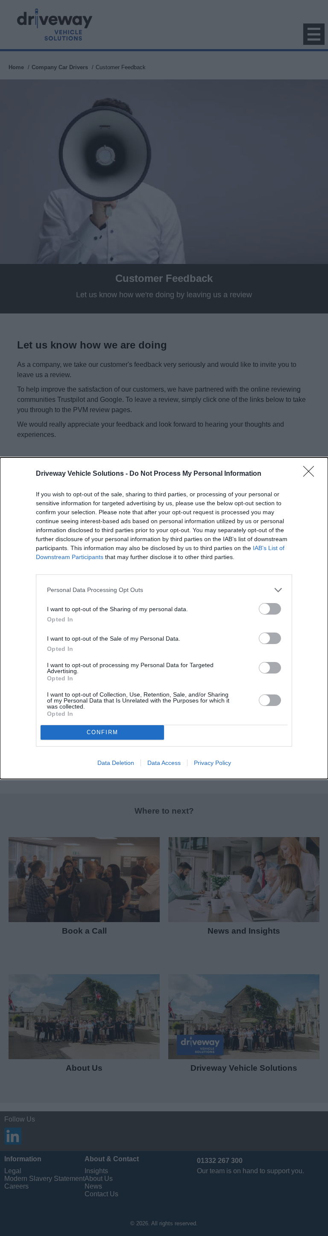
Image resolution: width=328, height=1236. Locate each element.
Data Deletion (115, 762)
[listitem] (164, 590)
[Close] (311, 474)
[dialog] (164, 618)
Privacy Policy (212, 762)
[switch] (270, 609)
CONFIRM (102, 732)
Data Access (164, 762)
